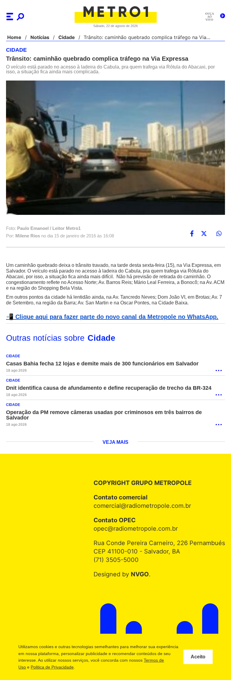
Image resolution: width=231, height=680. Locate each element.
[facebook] (192, 233)
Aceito (198, 656)
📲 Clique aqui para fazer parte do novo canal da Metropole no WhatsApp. (109, 317)
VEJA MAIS (116, 437)
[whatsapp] (219, 233)
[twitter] (204, 233)
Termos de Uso (47, 667)
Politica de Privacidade (88, 667)
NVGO (141, 569)
